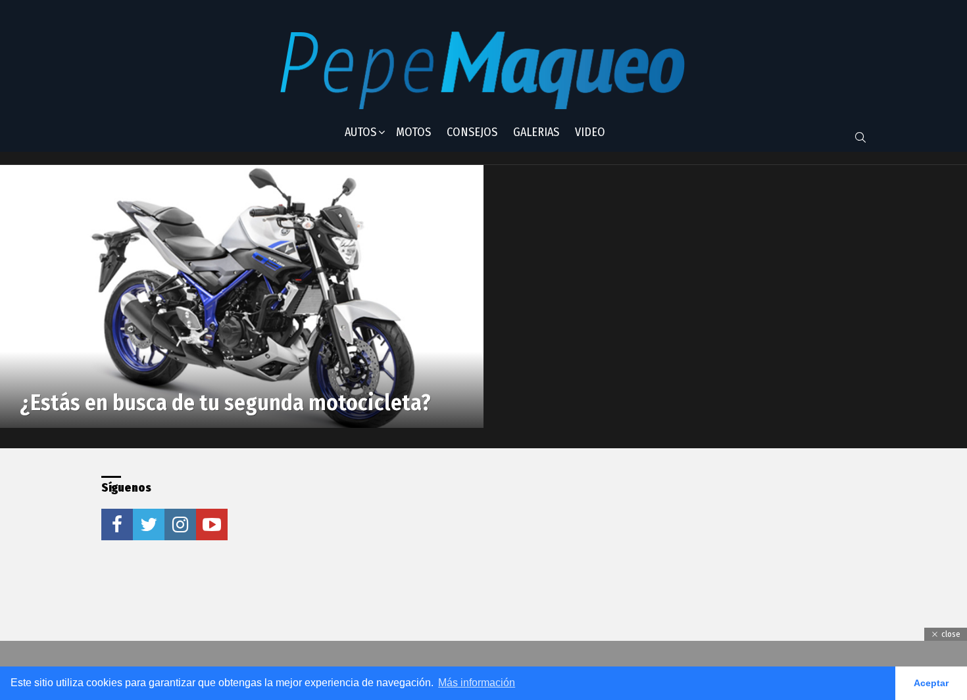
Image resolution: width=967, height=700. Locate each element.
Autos (360, 132)
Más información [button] (476, 682)
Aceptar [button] (931, 683)
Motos (413, 132)
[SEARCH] (860, 137)
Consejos (472, 132)
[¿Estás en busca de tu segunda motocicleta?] (242, 296)
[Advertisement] (459, 558)
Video (590, 132)
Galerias (536, 132)
